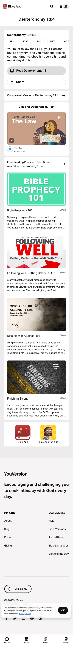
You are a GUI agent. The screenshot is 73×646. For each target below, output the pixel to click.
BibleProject (19, 151)
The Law (21, 147)
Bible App (23, 441)
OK (63, 610)
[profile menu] (63, 6)
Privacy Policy (25, 613)
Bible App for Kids (48, 441)
